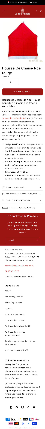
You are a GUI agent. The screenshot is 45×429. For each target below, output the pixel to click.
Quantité (5, 77)
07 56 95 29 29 (12, 271)
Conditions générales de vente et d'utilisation (20, 342)
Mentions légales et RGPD (16, 350)
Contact (8, 308)
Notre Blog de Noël (13, 302)
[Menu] (3, 11)
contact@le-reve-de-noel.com (19, 266)
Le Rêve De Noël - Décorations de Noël (25, 428)
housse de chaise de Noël (14, 118)
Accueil (5, 208)
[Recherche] (36, 11)
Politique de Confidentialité (17, 326)
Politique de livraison (14, 320)
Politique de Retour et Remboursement (15, 333)
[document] (22, 42)
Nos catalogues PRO (14, 297)
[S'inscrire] (37, 240)
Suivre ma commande (15, 314)
